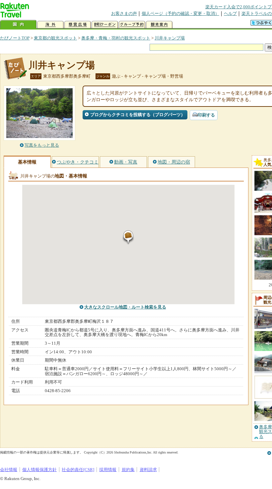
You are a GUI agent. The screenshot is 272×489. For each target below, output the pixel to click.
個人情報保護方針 (39, 469)
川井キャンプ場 (170, 37)
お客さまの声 (124, 13)
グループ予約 (132, 25)
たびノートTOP (15, 37)
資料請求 (148, 469)
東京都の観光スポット (55, 37)
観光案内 (159, 25)
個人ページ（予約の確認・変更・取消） (180, 13)
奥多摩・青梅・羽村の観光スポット (115, 37)
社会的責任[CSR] (78, 469)
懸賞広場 (77, 25)
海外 (50, 25)
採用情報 (107, 469)
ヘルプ (230, 13)
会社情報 (8, 469)
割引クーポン (105, 25)
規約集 (128, 469)
